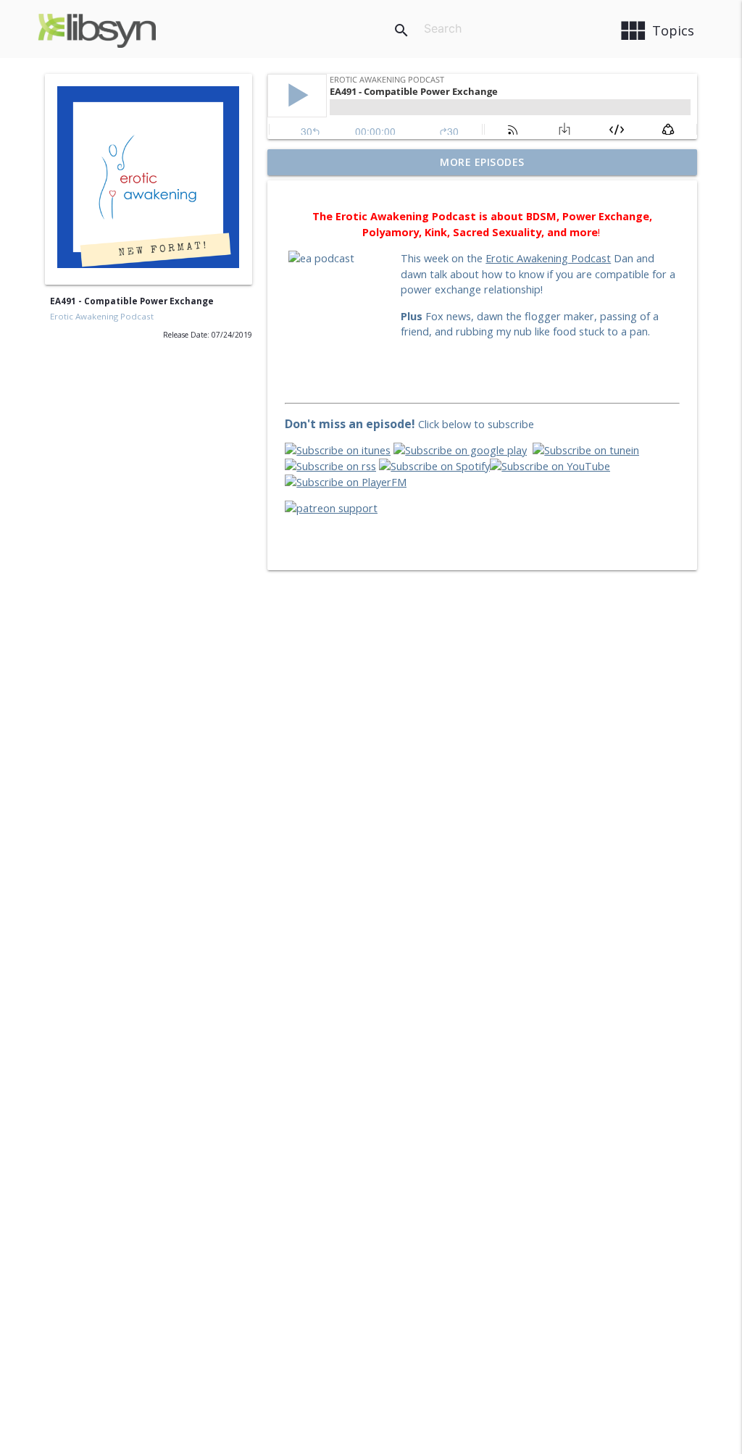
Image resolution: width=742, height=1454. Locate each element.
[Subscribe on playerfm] (346, 482)
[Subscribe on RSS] (330, 466)
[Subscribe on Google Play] (460, 450)
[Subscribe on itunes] (338, 450)
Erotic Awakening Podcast (102, 316)
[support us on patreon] (331, 508)
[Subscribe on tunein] (586, 450)
